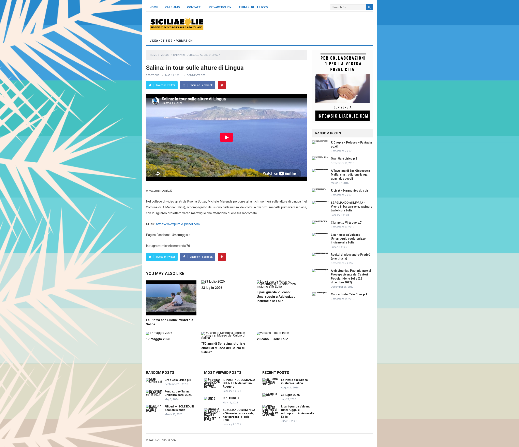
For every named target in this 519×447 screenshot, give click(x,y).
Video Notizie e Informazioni (171, 40)
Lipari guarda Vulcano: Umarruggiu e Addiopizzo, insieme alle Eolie (276, 296)
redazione (152, 75)
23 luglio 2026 (211, 288)
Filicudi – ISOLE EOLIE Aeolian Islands (179, 408)
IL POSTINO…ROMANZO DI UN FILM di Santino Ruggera (239, 383)
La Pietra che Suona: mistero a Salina (295, 381)
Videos (165, 55)
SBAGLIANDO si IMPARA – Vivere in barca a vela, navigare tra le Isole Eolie (351, 206)
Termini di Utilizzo (253, 7)
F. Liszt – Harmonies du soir (349, 190)
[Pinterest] (222, 85)
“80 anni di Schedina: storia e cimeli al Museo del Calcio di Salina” (223, 348)
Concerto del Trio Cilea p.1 (349, 294)
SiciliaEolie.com (165, 440)
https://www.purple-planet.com (178, 224)
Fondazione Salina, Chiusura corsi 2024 (178, 393)
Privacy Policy (220, 7)
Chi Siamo (172, 7)
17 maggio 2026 (158, 339)
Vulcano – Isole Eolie (272, 339)
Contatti (194, 7)
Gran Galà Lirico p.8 (344, 158)
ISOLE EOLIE (231, 398)
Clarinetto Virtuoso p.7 (346, 222)
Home (154, 7)
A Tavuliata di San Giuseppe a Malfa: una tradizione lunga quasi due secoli (350, 174)
